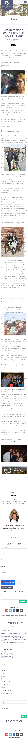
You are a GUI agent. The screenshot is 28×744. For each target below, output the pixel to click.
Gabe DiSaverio (17, 39)
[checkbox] (14, 683)
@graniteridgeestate (14, 626)
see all (2, 660)
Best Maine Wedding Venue (19, 501)
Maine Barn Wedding (20, 503)
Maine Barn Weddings (7, 653)
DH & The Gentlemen (13, 416)
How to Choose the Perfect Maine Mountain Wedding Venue (14, 637)
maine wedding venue (6, 501)
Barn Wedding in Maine (7, 657)
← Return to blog (14, 537)
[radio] (14, 673)
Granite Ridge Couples (8, 503)
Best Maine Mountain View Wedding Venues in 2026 (12, 636)
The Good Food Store (18, 389)
